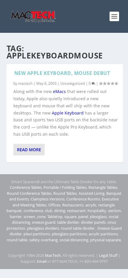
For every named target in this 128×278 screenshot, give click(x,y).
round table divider (78, 228)
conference (33, 210)
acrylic (90, 205)
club (48, 210)
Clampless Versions (48, 199)
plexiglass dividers (43, 228)
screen (29, 216)
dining (59, 210)
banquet (14, 210)
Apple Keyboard (68, 113)
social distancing (74, 240)
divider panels (93, 222)
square (70, 216)
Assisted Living (91, 193)
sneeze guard (43, 222)
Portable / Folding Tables (65, 187)
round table (17, 240)
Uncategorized (72, 83)
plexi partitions (37, 234)
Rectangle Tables (102, 187)
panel (83, 216)
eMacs (59, 91)
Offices (54, 205)
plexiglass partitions (69, 234)
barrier (16, 216)
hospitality (97, 210)
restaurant (76, 210)
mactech (25, 83)
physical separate (105, 240)
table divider (68, 222)
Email (41, 261)
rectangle (106, 205)
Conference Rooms (83, 199)
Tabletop (55, 216)
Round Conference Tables (29, 193)
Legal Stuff (108, 255)
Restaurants (73, 205)
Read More (29, 149)
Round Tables (65, 193)
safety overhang (43, 240)
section (114, 210)
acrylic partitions (103, 234)
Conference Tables (26, 187)
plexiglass (98, 216)
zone (41, 216)
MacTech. (53, 255)
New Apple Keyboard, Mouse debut (62, 73)
